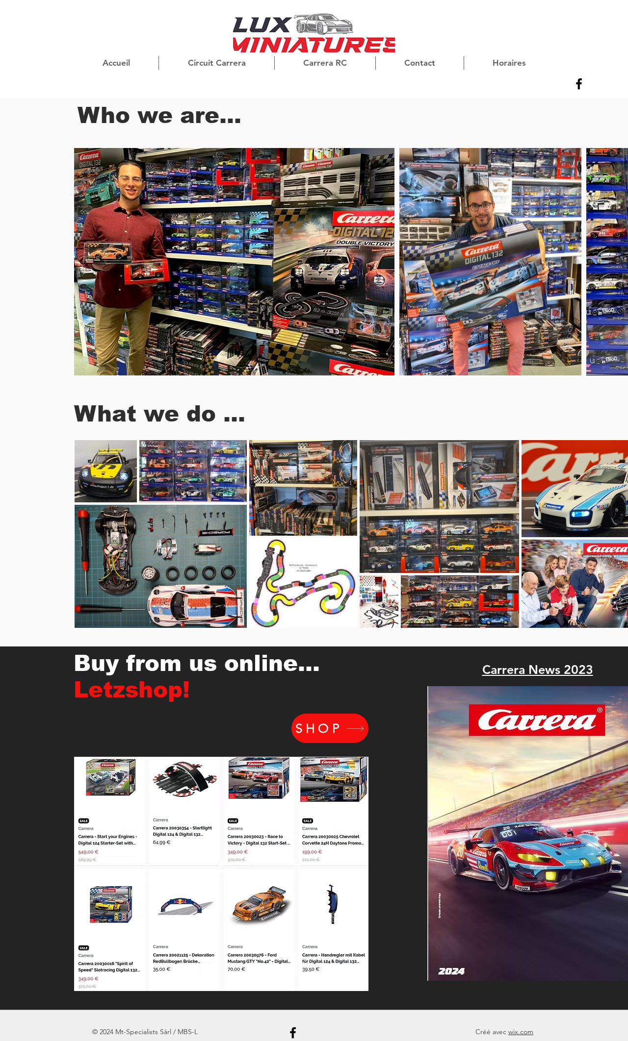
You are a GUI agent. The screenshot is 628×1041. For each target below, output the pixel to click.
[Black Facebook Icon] (579, 83)
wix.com (520, 1031)
